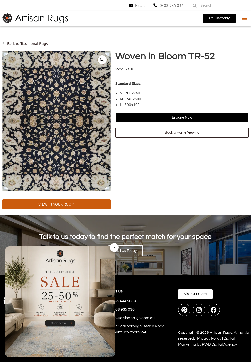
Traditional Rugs (34, 43)
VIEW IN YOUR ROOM (56, 204)
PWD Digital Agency (219, 344)
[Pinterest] (184, 310)
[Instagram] (199, 310)
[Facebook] (214, 310)
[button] (244, 18)
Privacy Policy (209, 338)
